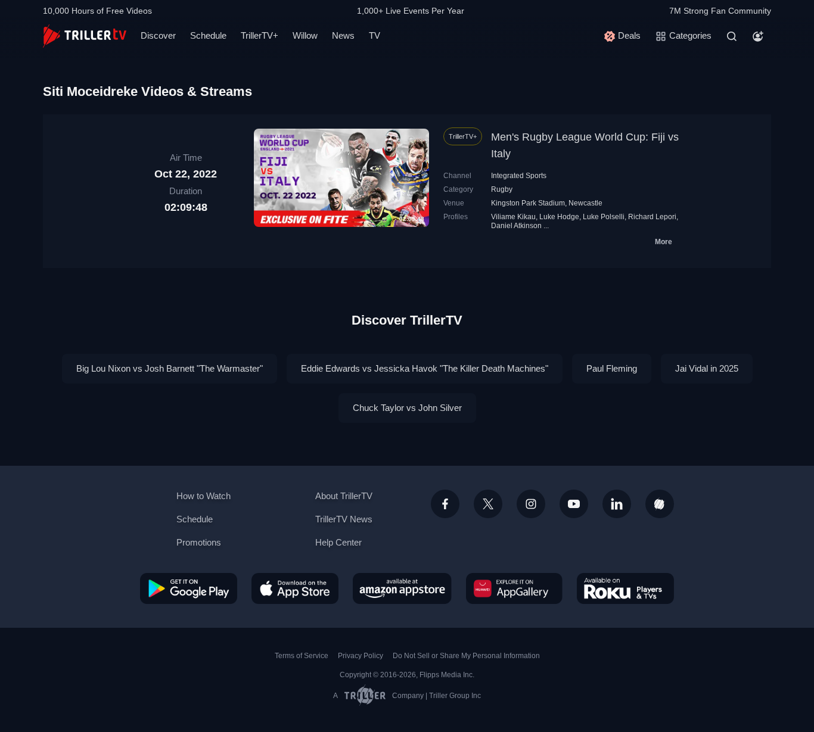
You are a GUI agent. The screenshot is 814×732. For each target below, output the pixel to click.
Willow (305, 35)
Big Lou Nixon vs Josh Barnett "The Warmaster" (169, 368)
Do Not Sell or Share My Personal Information (466, 656)
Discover (158, 35)
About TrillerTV (343, 496)
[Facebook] (445, 504)
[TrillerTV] (84, 36)
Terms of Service (301, 656)
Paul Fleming (611, 368)
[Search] (732, 36)
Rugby (501, 189)
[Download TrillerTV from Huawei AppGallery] (514, 588)
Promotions (198, 542)
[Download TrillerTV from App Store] (294, 588)
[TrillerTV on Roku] (625, 588)
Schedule (208, 35)
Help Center (338, 542)
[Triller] (659, 504)
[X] (488, 504)
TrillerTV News (343, 519)
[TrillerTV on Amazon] (402, 588)
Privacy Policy (360, 656)
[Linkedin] (616, 504)
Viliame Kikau (513, 217)
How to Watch (203, 496)
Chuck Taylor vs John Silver (407, 408)
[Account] (758, 36)
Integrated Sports (518, 176)
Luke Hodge (559, 217)
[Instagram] (531, 504)
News (343, 35)
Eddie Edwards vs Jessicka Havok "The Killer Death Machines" (424, 368)
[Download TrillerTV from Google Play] (188, 588)
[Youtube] (574, 504)
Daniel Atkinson (516, 226)
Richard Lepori (652, 217)
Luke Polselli (604, 217)
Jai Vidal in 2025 (706, 368)
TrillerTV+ (259, 35)
